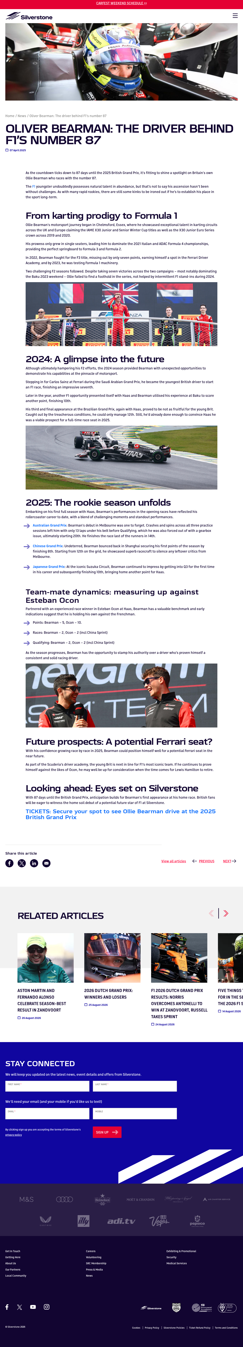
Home (9, 116)
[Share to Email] (46, 863)
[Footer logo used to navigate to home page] (150, 1307)
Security (171, 1257)
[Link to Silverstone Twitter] (19, 1307)
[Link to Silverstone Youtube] (33, 1307)
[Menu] (233, 16)
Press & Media (94, 1269)
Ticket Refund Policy (199, 1327)
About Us (10, 1263)
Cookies (136, 1327)
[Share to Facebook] (9, 863)
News (22, 116)
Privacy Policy (152, 1327)
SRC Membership (96, 1263)
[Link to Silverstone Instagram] (44, 1307)
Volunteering (93, 1257)
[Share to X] (22, 863)
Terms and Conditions (226, 1327)
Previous (206, 861)
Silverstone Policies (174, 1327)
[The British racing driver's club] (176, 1307)
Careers (90, 1251)
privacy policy (13, 1134)
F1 (33, 186)
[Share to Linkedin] (34, 863)
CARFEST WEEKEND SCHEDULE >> (121, 3)
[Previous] (207, 911)
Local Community (15, 1275)
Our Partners (12, 1269)
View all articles (173, 861)
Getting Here (13, 1257)
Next (227, 861)
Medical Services (176, 1263)
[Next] (221, 911)
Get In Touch (12, 1251)
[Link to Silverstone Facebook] (8, 1307)
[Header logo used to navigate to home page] (28, 15)
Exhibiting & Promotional (181, 1251)
